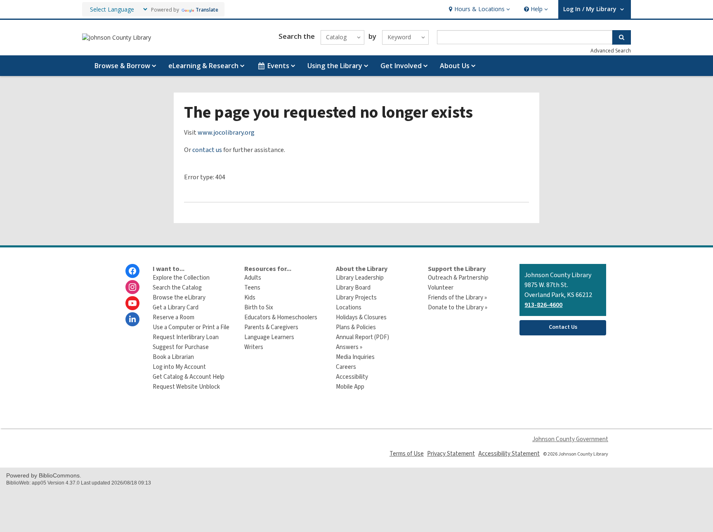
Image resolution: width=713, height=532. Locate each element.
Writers (253, 347)
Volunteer (440, 287)
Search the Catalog (177, 287)
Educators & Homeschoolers (280, 317)
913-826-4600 (543, 304)
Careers (346, 367)
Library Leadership (360, 277)
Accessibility (352, 377)
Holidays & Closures (361, 317)
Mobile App (350, 386)
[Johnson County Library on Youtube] (132, 303)
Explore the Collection (181, 277)
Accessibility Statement (509, 453)
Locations (348, 307)
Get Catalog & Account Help (188, 377)
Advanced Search (610, 50)
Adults (252, 277)
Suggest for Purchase (181, 347)
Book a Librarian (173, 357)
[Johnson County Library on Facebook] (132, 271)
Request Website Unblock (186, 386)
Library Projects (356, 297)
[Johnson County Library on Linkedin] (132, 319)
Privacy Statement (451, 453)
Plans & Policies (356, 327)
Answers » (349, 347)
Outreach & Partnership (458, 277)
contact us (207, 149)
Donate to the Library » (457, 307)
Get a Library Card (175, 307)
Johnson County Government (570, 439)
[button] (478, 9)
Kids (249, 297)
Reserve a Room (173, 317)
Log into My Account (179, 367)
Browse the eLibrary (179, 297)
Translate (207, 9)
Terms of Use (407, 453)
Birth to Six (258, 307)
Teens (252, 287)
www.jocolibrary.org (226, 132)
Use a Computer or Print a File (191, 327)
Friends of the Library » (457, 297)
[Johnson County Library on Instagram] (132, 287)
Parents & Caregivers (271, 327)
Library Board (353, 287)
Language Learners (269, 337)
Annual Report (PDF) (362, 337)
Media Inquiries (355, 357)
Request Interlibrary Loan (186, 337)
